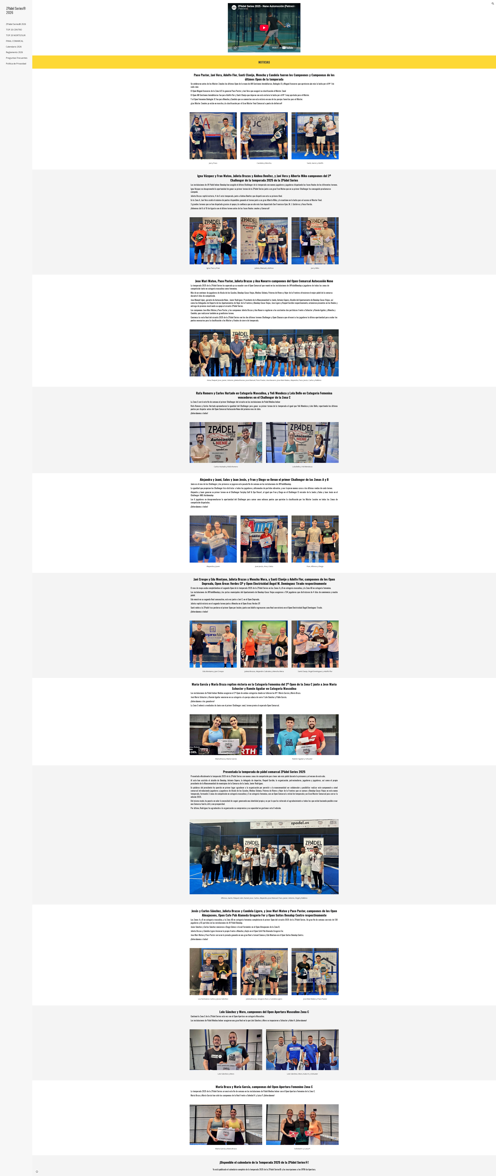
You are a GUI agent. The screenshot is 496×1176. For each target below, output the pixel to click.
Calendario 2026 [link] (14, 46)
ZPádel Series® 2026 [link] (16, 24)
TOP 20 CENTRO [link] (14, 29)
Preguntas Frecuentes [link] (16, 58)
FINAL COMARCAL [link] (14, 41)
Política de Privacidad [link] (16, 63)
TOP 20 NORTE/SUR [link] (15, 35)
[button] (493, 4)
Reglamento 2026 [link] (14, 52)
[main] (264, 62)
